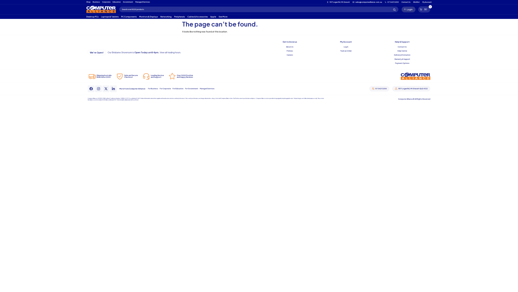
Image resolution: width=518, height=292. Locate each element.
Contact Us (402, 47)
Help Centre (402, 51)
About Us (289, 47)
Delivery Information (402, 55)
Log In (346, 47)
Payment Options (402, 63)
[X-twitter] (106, 88)
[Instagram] (98, 88)
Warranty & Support (402, 59)
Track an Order (346, 51)
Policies (290, 51)
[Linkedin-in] (113, 88)
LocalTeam (136, 100)
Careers (290, 55)
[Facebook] (91, 88)
